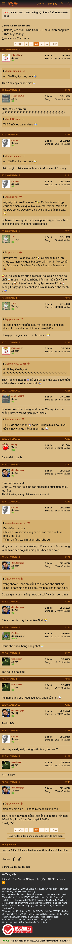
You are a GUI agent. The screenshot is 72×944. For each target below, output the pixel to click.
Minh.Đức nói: (13, 119)
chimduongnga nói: (16, 523)
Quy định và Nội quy (23, 879)
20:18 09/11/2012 (11, 134)
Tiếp (53, 43)
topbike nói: (12, 196)
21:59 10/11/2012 (11, 756)
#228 (67, 390)
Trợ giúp (41, 879)
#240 (67, 782)
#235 (67, 653)
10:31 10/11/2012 (11, 342)
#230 (67, 464)
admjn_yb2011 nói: (16, 363)
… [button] (31, 43)
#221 (67, 49)
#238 (67, 730)
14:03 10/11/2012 (11, 390)
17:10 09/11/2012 (11, 49)
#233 (67, 601)
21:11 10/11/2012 (11, 438)
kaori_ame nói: (14, 71)
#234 (67, 627)
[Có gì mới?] (62, 4)
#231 (67, 501)
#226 (67, 298)
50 (47, 43)
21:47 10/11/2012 (11, 501)
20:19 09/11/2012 (11, 175)
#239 (67, 756)
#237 (67, 704)
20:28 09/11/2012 (11, 231)
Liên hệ (6, 879)
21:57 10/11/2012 (11, 679)
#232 (67, 557)
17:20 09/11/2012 (11, 90)
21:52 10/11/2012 (11, 601)
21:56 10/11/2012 (11, 653)
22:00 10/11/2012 (11, 782)
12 (36, 43)
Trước (19, 43)
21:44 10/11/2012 (11, 464)
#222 (67, 90)
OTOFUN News (56, 879)
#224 (67, 175)
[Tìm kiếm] (68, 4)
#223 (67, 134)
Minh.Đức (9, 38)
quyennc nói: (13, 319)
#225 (67, 231)
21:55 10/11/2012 (11, 627)
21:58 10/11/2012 (11, 704)
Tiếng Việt (10, 874)
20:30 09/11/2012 (11, 298)
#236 (67, 679)
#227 (67, 342)
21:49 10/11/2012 (11, 557)
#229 (67, 438)
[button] (3, 3)
